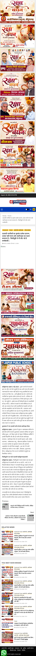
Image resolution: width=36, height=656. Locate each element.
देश (21, 648)
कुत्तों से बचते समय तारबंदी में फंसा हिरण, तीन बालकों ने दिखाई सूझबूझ (24, 638)
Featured (5, 230)
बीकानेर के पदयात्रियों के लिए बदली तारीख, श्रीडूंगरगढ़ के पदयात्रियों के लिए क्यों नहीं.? (24, 599)
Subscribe (34, 209)
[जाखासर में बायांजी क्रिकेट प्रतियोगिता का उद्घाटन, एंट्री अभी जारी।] (7, 624)
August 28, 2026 (20, 541)
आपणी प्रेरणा (25, 633)
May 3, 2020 (15, 243)
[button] (2, 209)
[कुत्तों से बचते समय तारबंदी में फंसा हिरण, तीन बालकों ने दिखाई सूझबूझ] (7, 637)
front (11, 230)
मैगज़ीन (23, 650)
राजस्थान (17, 648)
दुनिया (24, 648)
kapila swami (6, 243)
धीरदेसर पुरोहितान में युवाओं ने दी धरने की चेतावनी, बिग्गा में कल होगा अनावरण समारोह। (24, 537)
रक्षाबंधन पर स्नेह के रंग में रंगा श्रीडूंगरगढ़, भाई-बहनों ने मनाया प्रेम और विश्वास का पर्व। (24, 612)
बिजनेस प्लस (13, 650)
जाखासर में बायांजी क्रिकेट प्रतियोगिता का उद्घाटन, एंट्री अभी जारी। (23, 624)
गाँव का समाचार (27, 230)
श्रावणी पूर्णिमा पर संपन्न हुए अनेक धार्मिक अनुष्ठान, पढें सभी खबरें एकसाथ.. (24, 550)
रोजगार (19, 650)
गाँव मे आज (22, 547)
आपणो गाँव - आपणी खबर (18, 230)
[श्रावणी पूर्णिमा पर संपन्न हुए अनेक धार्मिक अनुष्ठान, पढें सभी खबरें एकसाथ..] (7, 549)
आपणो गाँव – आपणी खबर (8, 648)
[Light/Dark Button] (27, 209)
